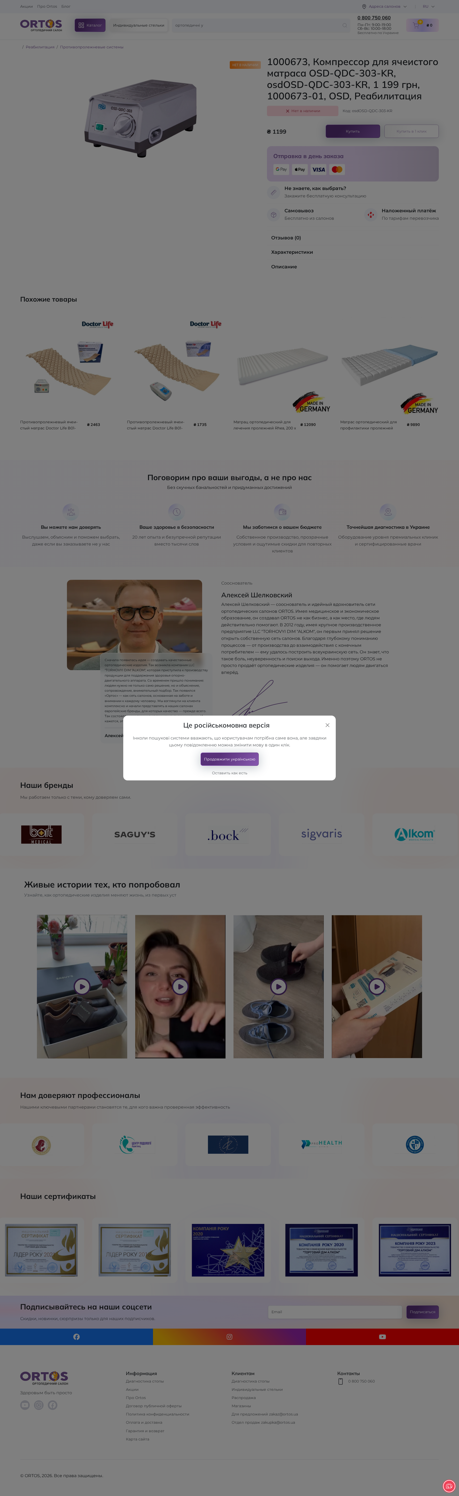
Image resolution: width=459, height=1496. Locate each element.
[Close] (328, 725)
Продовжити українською (229, 759)
